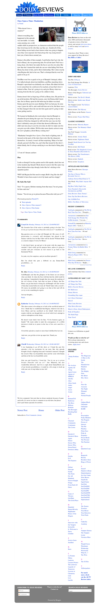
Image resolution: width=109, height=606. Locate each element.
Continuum (71, 425)
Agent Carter (72, 372)
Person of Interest (84, 423)
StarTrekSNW (85, 493)
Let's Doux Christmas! (75, 298)
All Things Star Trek (74, 281)
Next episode (26, 202)
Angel (70, 387)
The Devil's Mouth (84, 97)
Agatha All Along (71, 368)
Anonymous (72, 215)
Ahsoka (70, 378)
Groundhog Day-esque (75, 295)
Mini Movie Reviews (75, 306)
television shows (86, 44)
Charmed (71, 421)
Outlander (84, 404)
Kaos (69, 549)
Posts (21, 591)
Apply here (76, 344)
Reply (23, 266)
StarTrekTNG (85, 495)
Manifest (84, 367)
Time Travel (72, 317)
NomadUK (71, 223)
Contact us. (54, 589)
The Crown (71, 427)
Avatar (70, 392)
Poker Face (84, 431)
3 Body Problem (73, 356)
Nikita (83, 393)
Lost (69, 578)
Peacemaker (85, 415)
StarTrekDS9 (85, 486)
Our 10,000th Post (74, 199)
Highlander (71, 511)
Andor (70, 385)
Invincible (71, 527)
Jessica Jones (72, 540)
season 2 (31, 205)
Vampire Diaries (86, 530)
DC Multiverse (73, 290)
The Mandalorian (85, 363)
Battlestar (71, 401)
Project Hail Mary (84, 117)
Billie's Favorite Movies (75, 287)
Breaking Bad (72, 412)
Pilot (76, 87)
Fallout (70, 467)
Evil (69, 458)
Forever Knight (73, 480)
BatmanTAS (72, 398)
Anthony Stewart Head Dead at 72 (79, 179)
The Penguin (85, 420)
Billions (70, 405)
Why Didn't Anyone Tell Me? (79, 182)
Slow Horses (85, 477)
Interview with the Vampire (72, 523)
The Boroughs (72, 410)
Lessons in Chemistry (71, 572)
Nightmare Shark (83, 139)
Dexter (70, 441)
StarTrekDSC (85, 488)
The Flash (71, 474)
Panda (39, 212)
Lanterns (71, 560)
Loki (69, 576)
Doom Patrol (72, 447)
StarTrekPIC (85, 491)
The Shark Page (73, 314)
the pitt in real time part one (79, 230)
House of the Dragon (72, 515)
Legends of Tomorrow (71, 568)
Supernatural (85, 499)
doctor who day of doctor (79, 261)
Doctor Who (72, 443)
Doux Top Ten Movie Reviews (77, 196)
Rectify (83, 457)
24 (69, 359)
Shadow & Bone (86, 471)
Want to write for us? (54, 587)
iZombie (70, 533)
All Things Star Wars (75, 284)
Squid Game (85, 482)
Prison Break (85, 437)
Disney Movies (73, 292)
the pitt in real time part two (79, 211)
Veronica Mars (86, 537)
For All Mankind (71, 477)
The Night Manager (84, 390)
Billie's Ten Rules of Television (78, 202)
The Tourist (84, 506)
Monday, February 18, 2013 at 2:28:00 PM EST (44, 224)
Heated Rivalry (73, 509)
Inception (81, 162)
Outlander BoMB (84, 407)
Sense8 (83, 468)
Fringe (70, 483)
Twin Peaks (84, 515)
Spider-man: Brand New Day (79, 101)
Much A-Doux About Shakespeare (79, 309)
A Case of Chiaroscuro (79, 83)
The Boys (71, 403)
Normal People (86, 395)
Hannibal (71, 507)
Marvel (70, 301)
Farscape (71, 469)
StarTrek (84, 484)
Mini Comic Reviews (75, 303)
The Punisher (85, 442)
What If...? (84, 553)
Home (41, 410)
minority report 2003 (75, 255)
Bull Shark (81, 147)
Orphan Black (85, 402)
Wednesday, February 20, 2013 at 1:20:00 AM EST (43, 344)
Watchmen (84, 546)
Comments (23, 594)
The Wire (84, 555)
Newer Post (22, 410)
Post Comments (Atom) (33, 415)
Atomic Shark (82, 137)
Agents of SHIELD (71, 375)
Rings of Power (86, 462)
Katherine (24, 303)
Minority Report (83, 124)
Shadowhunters (86, 473)
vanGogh (71, 210)
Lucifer (70, 580)
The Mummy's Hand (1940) (79, 128)
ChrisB (23, 344)
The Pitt (83, 426)
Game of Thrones (71, 495)
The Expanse (72, 460)
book (80, 46)
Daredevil (71, 434)
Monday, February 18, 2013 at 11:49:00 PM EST (43, 272)
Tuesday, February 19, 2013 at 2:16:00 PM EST (44, 303)
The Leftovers (72, 564)
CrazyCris (24, 224)
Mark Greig (72, 252)
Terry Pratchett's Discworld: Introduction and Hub (77, 190)
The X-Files (85, 561)
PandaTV (35, 199)
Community (72, 423)
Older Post (59, 410)
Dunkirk (80, 159)
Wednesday (84, 548)
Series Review (82, 90)
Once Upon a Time (31, 212)
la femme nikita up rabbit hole (78, 246)
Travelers (84, 508)
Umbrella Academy (84, 523)
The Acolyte (72, 365)
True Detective (86, 513)
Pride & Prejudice (74, 312)
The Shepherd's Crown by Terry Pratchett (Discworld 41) (80, 151)
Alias (69, 381)
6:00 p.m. (77, 80)
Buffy (70, 414)
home (30, 208)
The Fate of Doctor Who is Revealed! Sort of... (76, 175)
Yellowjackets (85, 568)
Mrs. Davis (84, 378)
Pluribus (83, 429)
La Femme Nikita (71, 557)
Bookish (70, 407)
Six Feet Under (86, 475)
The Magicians (86, 356)
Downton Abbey (73, 449)
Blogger (58, 600)
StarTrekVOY (85, 497)
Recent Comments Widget (87, 265)
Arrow (70, 390)
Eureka (70, 456)
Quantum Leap (86, 449)
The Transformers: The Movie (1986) (79, 155)
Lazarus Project (73, 562)
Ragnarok (84, 455)
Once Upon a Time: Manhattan (30, 20)
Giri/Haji (71, 498)
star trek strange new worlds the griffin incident (78, 217)
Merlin (83, 369)
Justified (70, 542)
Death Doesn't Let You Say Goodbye (79, 143)
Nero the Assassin (84, 385)
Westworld (84, 550)
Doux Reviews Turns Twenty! (77, 193)
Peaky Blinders (86, 417)
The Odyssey (82, 109)
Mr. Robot (84, 375)
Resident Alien (86, 460)
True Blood (84, 511)
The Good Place (73, 500)
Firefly (70, 472)
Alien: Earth (72, 383)
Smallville (84, 480)
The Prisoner (85, 440)
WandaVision (85, 544)
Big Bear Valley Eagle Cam (77, 186)
